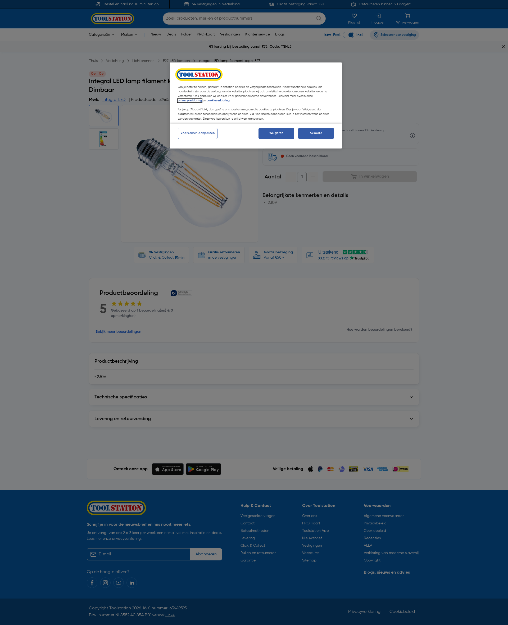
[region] (256, 105)
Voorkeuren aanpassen (198, 133)
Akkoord (316, 133)
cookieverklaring (218, 100)
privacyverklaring (190, 100)
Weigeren (276, 133)
